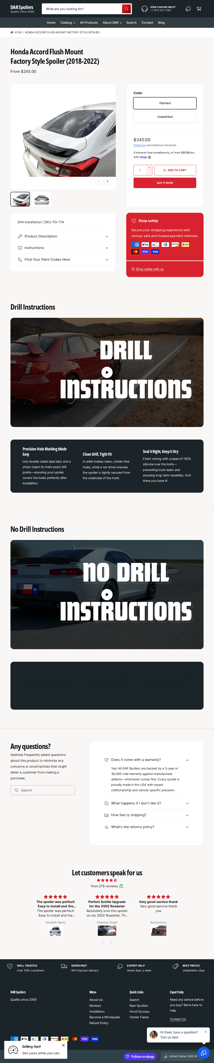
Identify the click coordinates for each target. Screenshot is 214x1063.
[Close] (63, 1045)
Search (134, 1000)
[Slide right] (107, 181)
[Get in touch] (188, 8)
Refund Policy (98, 1023)
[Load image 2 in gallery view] (41, 199)
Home (18, 32)
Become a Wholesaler (104, 1017)
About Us (96, 1000)
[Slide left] (99, 181)
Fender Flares (139, 1017)
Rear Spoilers (139, 1006)
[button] (199, 8)
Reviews (95, 1006)
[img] (107, 880)
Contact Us (178, 1019)
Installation (96, 1011)
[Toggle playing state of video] (107, 372)
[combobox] (87, 8)
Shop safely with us (150, 269)
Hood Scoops (139, 1011)
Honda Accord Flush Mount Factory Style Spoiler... (63, 32)
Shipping (139, 145)
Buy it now (165, 183)
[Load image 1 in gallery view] (20, 199)
